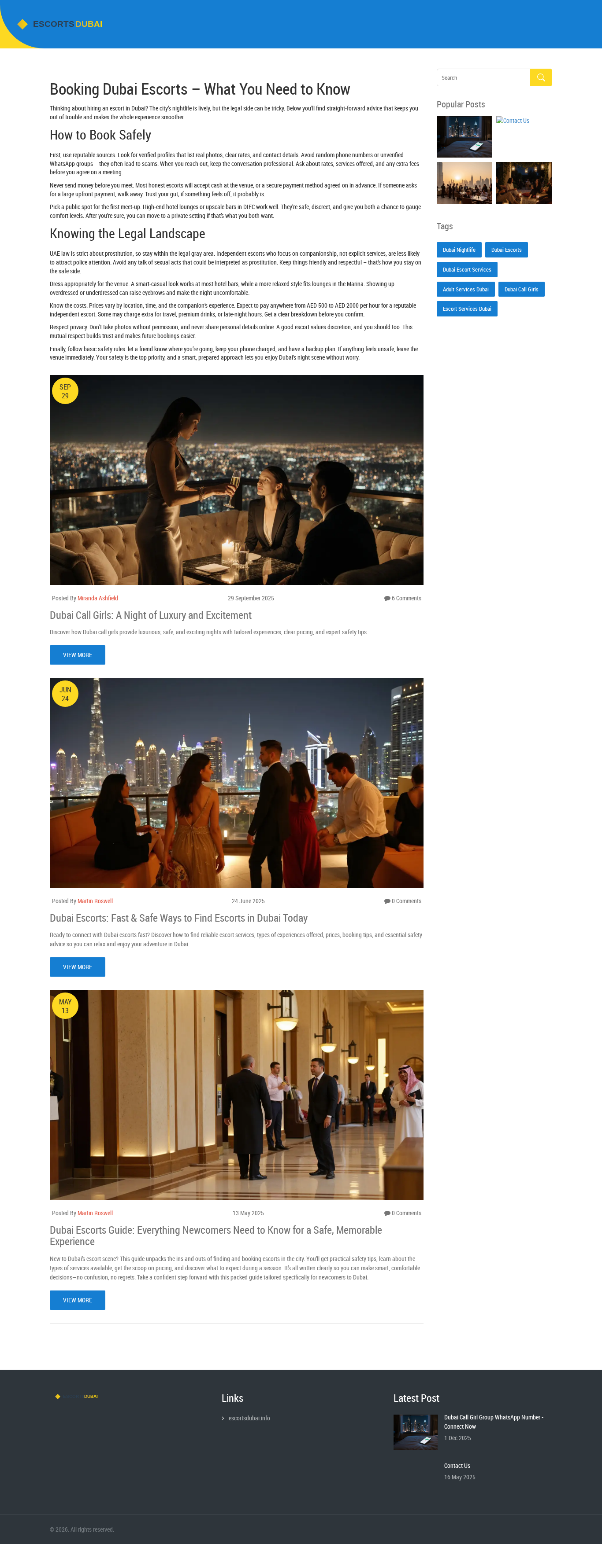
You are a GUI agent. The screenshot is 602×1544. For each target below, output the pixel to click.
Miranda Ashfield (98, 598)
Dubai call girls (522, 289)
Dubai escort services (467, 269)
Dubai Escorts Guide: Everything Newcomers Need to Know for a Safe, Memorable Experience (216, 1235)
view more (77, 655)
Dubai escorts (506, 250)
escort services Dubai (467, 308)
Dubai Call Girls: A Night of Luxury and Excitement (151, 615)
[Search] (541, 78)
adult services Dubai (466, 289)
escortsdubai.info (249, 1418)
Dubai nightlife (459, 250)
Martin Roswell (95, 901)
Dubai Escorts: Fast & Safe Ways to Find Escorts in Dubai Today (179, 917)
